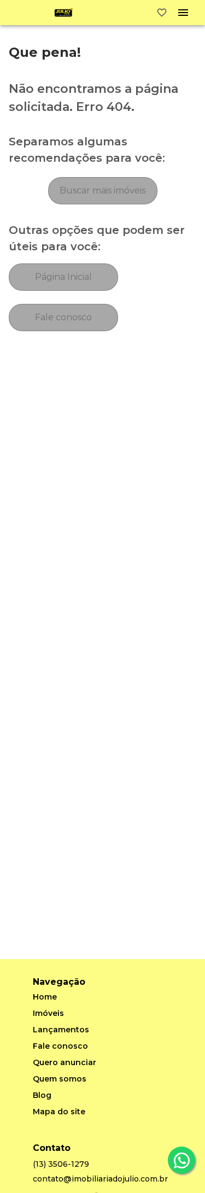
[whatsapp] (181, 1160)
